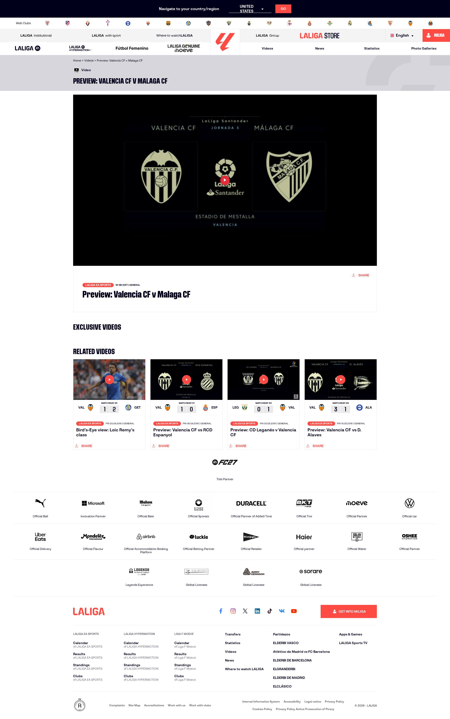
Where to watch (174, 35)
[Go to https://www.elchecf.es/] (148, 23)
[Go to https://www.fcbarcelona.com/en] (168, 23)
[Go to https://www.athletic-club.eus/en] (47, 23)
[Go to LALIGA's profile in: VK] (282, 611)
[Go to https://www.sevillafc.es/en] (390, 23)
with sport (106, 35)
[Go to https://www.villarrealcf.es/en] (430, 23)
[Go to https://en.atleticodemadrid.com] (67, 23)
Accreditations (154, 705)
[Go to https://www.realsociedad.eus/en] (370, 23)
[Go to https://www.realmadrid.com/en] (349, 23)
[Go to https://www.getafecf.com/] (188, 23)
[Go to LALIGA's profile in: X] (245, 611)
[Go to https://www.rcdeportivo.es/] (289, 23)
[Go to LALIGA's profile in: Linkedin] (257, 611)
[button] (28, 48)
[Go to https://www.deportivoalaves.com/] (127, 23)
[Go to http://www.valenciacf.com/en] (410, 23)
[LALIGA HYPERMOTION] (80, 48)
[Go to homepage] (225, 53)
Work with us (176, 705)
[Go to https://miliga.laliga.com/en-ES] (436, 35)
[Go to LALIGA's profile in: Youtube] (294, 611)
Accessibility (292, 701)
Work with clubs (200, 705)
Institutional (36, 35)
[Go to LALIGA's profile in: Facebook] (221, 611)
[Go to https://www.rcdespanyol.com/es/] (309, 23)
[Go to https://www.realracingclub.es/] (249, 23)
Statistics (371, 48)
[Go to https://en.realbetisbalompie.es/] (329, 23)
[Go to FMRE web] (79, 705)
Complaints (117, 705)
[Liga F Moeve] (132, 48)
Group (267, 35)
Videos (267, 48)
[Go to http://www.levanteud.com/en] (208, 23)
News (319, 48)
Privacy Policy (334, 701)
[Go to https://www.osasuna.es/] (87, 23)
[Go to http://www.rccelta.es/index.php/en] (107, 23)
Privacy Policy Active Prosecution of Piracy (305, 709)
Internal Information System (261, 701)
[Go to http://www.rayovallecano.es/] (269, 23)
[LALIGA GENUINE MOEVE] (184, 48)
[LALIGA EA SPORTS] (28, 48)
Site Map (134, 705)
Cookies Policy (262, 709)
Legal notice (312, 701)
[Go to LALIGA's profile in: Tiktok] (269, 611)
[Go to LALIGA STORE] (320, 35)
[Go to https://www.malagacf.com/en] (228, 23)
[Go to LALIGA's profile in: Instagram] (233, 611)
